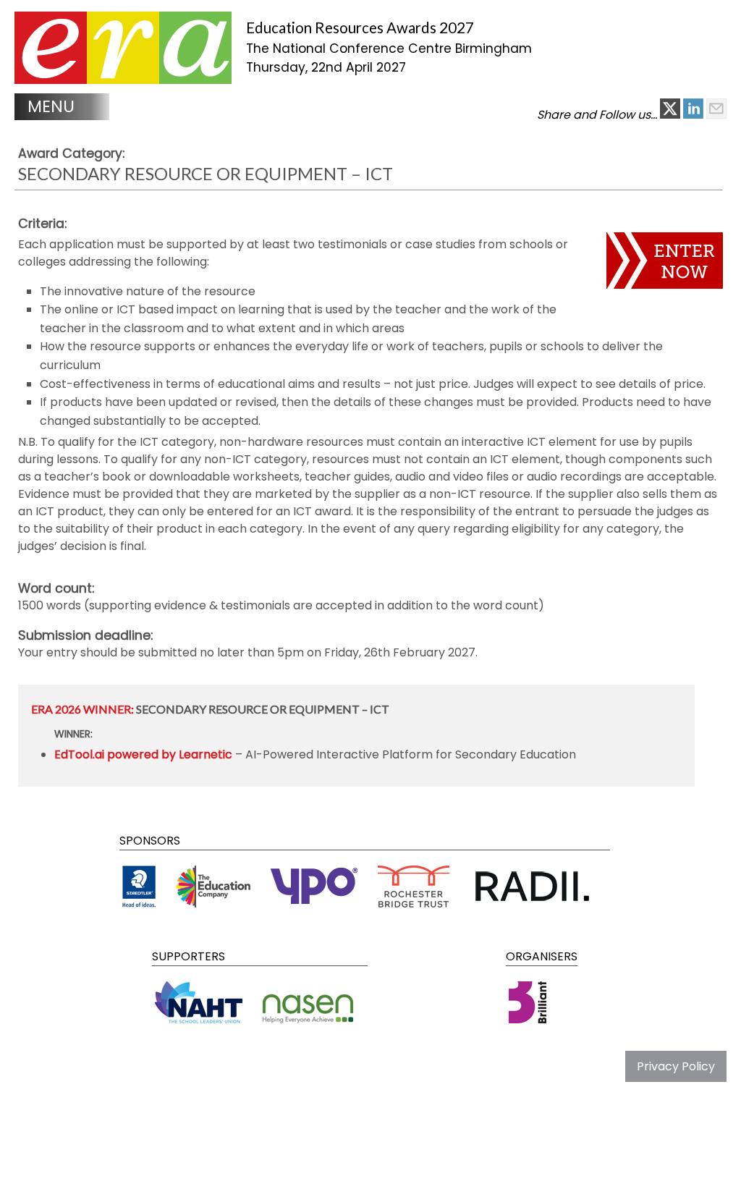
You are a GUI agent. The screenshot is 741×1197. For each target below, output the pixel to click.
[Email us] (716, 114)
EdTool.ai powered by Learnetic (143, 754)
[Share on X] (671, 114)
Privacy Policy (676, 1066)
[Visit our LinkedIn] (694, 114)
